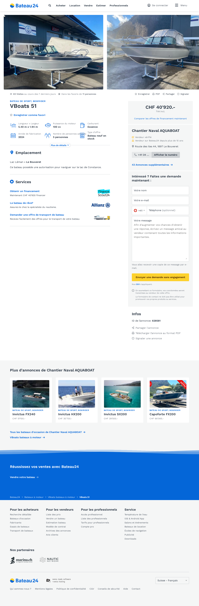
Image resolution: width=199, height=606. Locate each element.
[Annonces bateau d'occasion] (24, 5)
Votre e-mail (141, 200)
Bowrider (39, 101)
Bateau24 (15, 497)
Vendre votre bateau (22, 477)
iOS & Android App (134, 518)
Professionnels (119, 5)
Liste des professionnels (94, 518)
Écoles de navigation (135, 530)
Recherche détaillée (20, 514)
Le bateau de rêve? (21, 202)
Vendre (88, 5)
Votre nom (140, 190)
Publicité (129, 534)
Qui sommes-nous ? (20, 589)
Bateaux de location (135, 526)
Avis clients (52, 534)
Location (74, 5)
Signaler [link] (184, 94)
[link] (31, 400)
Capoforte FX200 (163, 414)
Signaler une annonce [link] (149, 338)
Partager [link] (170, 94)
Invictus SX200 (115, 414)
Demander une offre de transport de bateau (37, 214)
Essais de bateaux (19, 526)
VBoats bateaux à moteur (25, 437)
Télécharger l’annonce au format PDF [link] (158, 333)
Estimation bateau (56, 522)
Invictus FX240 (23, 414)
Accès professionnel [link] (91, 514)
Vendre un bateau (55, 518)
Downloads (130, 538)
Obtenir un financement (24, 191)
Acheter (61, 5)
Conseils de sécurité (109, 589)
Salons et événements (136, 522)
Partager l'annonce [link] (147, 327)
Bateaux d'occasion (20, 518)
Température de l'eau (136, 514)
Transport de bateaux (21, 530)
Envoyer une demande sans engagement (160, 277)
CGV (138, 284)
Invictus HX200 (69, 414)
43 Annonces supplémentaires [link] (150, 164)
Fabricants (15, 522)
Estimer (101, 5)
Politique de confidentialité (71, 589)
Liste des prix (53, 514)
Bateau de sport (20, 101)
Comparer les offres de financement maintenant (160, 118)
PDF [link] (158, 94)
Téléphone (162, 210)
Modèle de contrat (56, 526)
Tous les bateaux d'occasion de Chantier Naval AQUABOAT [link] (46, 432)
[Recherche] (50, 5)
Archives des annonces (58, 530)
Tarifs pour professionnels (95, 522)
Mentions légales (44, 589)
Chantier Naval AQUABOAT (156, 130)
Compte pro (87, 526)
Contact (136, 589)
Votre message (143, 220)
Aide (125, 589)
